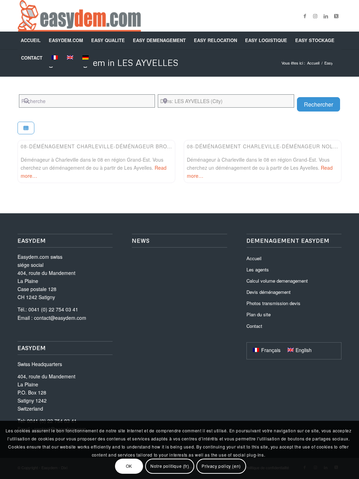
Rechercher (322, 104)
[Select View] (26, 128)
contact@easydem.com (60, 317)
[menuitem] (31, 40)
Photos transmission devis (273, 303)
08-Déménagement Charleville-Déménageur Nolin (263, 146)
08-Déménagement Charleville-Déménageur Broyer (99, 146)
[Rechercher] (336, 58)
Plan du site (258, 314)
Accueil (254, 258)
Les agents (257, 269)
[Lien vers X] (336, 16)
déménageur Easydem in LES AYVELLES (98, 62)
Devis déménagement (268, 292)
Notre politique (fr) (169, 466)
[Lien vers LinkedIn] (325, 16)
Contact (254, 326)
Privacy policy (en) (221, 466)
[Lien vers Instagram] (315, 16)
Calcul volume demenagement (277, 280)
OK (129, 466)
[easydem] (79, 16)
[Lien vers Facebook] (304, 16)
